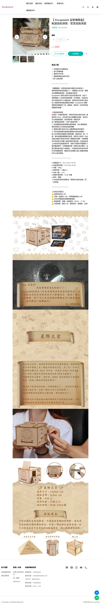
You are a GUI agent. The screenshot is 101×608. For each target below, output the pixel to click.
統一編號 (16, 578)
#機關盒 (54, 27)
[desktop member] (88, 7)
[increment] (67, 40)
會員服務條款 (6, 572)
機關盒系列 (30, 10)
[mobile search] (83, 7)
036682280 (37, 572)
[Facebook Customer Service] (96, 592)
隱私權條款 (5, 575)
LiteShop (97, 602)
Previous (17, 37)
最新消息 (38, 3)
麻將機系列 (48, 3)
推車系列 (60, 3)
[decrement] (53, 40)
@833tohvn (36, 579)
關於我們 (29, 3)
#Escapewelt (62, 27)
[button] (92, 7)
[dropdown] (97, 7)
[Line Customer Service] (96, 598)
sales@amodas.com (40, 575)
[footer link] (67, 567)
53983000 (16, 581)
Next (45, 37)
